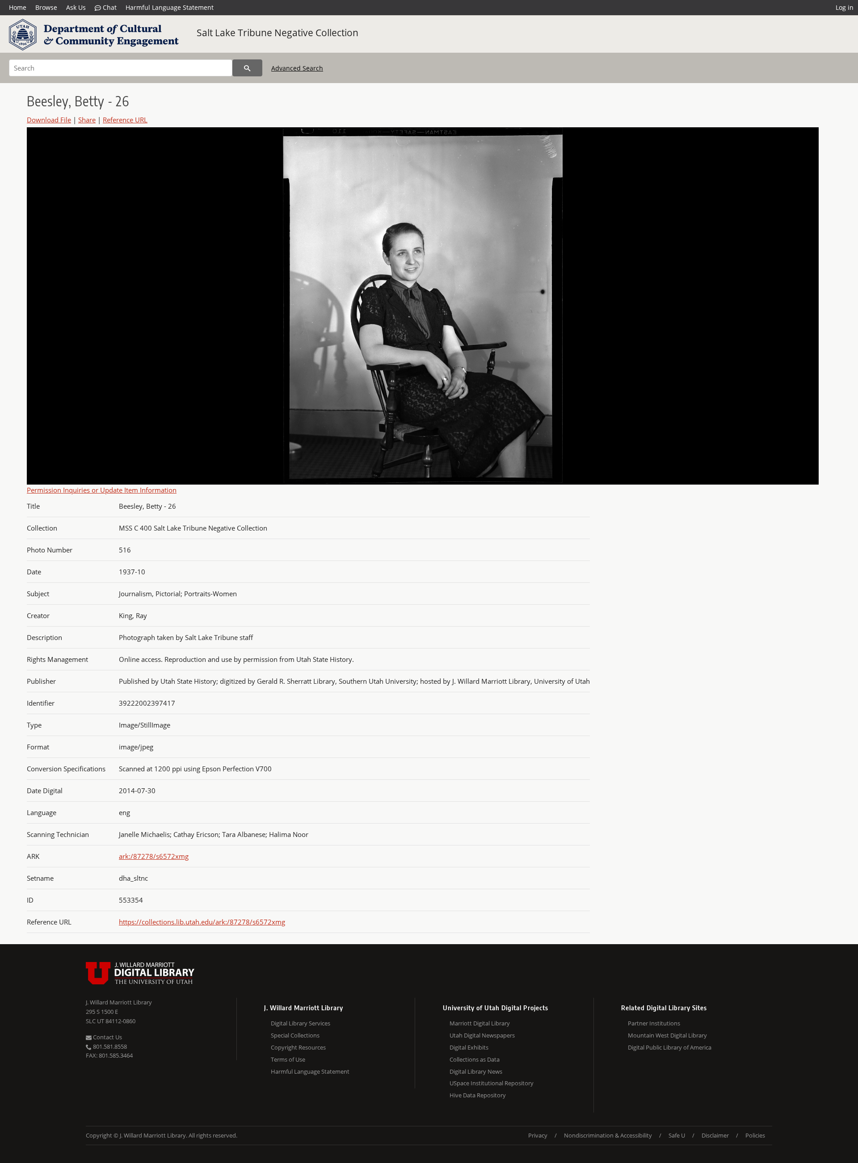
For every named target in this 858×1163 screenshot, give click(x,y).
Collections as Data (475, 1059)
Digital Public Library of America (669, 1047)
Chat (109, 7)
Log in (845, 7)
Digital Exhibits (469, 1047)
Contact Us (107, 1037)
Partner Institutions (654, 1023)
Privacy (537, 1135)
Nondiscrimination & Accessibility (608, 1135)
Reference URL (125, 119)
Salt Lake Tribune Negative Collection (277, 32)
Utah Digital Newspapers (482, 1035)
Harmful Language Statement (170, 7)
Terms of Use (288, 1059)
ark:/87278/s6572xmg (154, 856)
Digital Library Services (300, 1023)
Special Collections (295, 1035)
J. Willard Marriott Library (119, 1002)
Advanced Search (297, 68)
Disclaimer (715, 1135)
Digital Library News (476, 1071)
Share (87, 119)
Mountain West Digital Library (667, 1035)
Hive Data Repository (478, 1095)
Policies (755, 1135)
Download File (49, 119)
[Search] (247, 67)
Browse (46, 7)
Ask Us (76, 7)
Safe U (677, 1135)
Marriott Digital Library (480, 1023)
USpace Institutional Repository (492, 1083)
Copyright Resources (298, 1047)
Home (17, 7)
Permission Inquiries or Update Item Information (102, 489)
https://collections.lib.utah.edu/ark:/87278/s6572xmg (202, 921)
